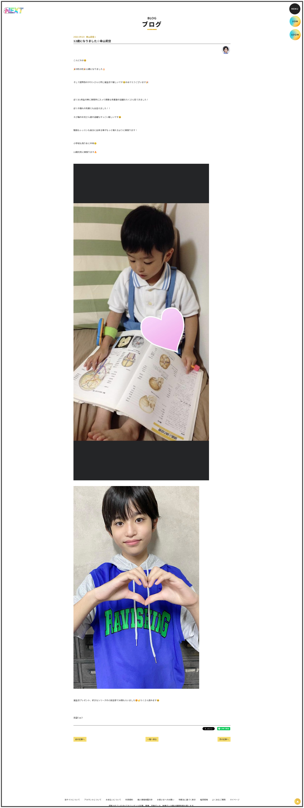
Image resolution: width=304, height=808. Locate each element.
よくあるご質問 (218, 799)
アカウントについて (92, 799)
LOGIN (295, 34)
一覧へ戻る (152, 739)
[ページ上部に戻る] (297, 801)
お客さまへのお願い (165, 799)
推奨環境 (204, 799)
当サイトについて (72, 799)
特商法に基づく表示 (187, 799)
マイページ (234, 799)
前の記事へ (80, 739)
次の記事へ (224, 739)
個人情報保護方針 (145, 799)
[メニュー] (294, 8)
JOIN (295, 21)
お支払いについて (113, 799)
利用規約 (129, 799)
